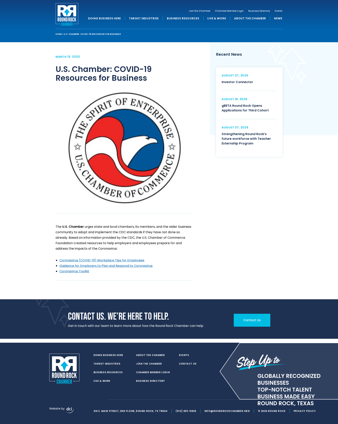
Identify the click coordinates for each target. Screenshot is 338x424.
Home (59, 34)
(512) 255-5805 (186, 411)
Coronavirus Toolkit (74, 271)
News (278, 18)
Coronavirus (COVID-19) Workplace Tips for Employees (101, 260)
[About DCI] (70, 410)
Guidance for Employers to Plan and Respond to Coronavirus (106, 266)
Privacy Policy (305, 411)
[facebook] (95, 399)
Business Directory (259, 11)
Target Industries (144, 18)
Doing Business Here (104, 18)
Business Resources (183, 18)
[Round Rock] (67, 14)
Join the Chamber (199, 11)
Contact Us (188, 363)
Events (278, 11)
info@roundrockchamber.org (227, 411)
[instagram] (103, 399)
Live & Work (216, 18)
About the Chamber (250, 18)
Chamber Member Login (229, 11)
